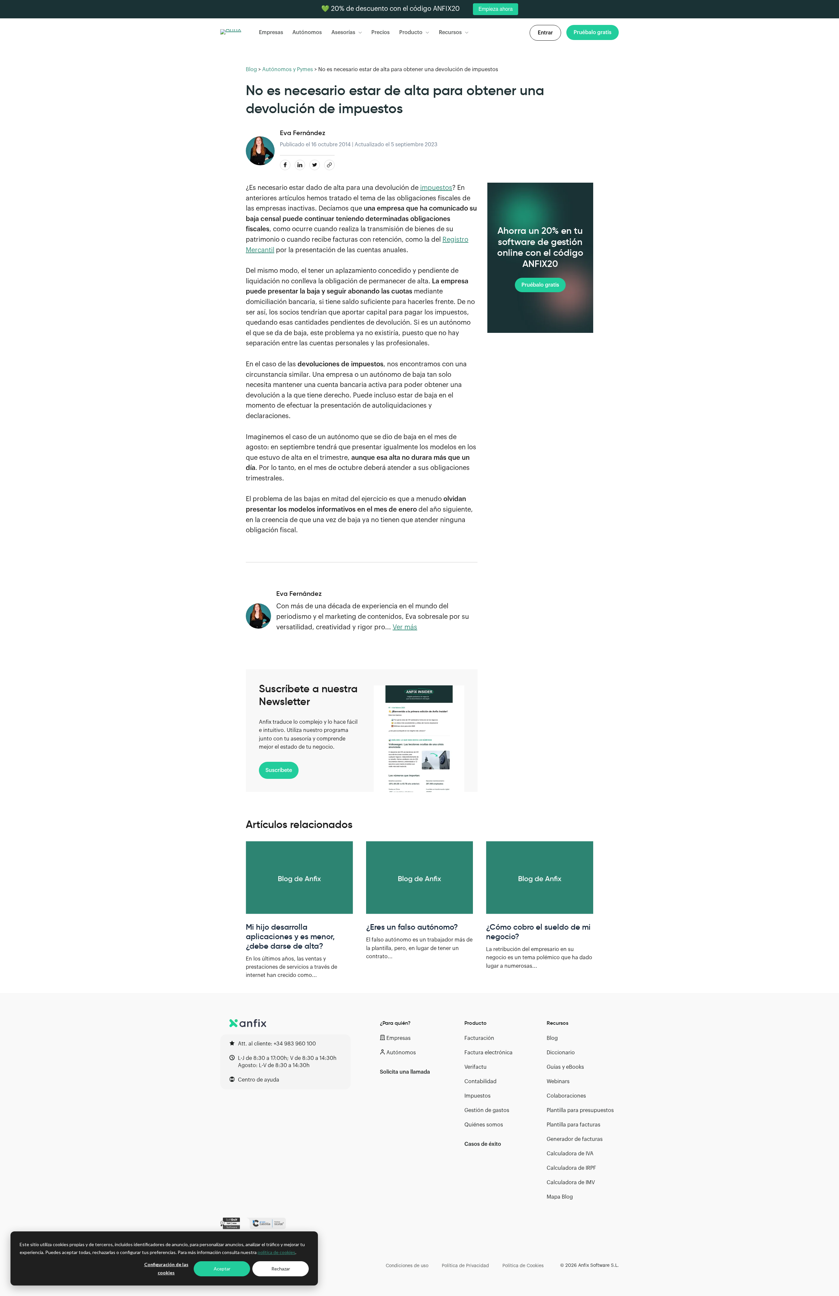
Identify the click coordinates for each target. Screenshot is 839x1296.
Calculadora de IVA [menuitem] (570, 1153)
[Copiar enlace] (329, 165)
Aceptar (222, 1268)
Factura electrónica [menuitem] (488, 1052)
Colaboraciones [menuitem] (566, 1096)
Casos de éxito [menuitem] (482, 1144)
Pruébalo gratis (540, 285)
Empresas (271, 32)
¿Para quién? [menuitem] (395, 1023)
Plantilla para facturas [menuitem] (573, 1124)
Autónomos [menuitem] (401, 1052)
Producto (410, 32)
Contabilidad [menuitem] (480, 1081)
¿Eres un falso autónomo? (412, 927)
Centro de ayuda (258, 1080)
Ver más (405, 627)
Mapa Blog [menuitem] (560, 1197)
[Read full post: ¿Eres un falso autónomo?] (419, 877)
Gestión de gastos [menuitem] (486, 1110)
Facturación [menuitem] (479, 1038)
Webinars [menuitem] (558, 1081)
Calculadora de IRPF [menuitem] (571, 1168)
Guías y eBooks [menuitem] (565, 1067)
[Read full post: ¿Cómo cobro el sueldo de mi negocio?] (539, 877)
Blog (251, 69)
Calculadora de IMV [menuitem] (571, 1182)
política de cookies (276, 1252)
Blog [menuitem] (552, 1038)
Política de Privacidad (465, 1266)
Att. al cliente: (277, 1043)
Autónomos (307, 32)
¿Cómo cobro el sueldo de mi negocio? (538, 932)
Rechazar (280, 1268)
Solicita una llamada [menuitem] (405, 1072)
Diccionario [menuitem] (561, 1052)
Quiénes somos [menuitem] (483, 1124)
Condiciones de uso (407, 1266)
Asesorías (343, 32)
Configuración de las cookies (166, 1268)
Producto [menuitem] (475, 1023)
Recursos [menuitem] (557, 1023)
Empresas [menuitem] (398, 1038)
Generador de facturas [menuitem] (575, 1139)
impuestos (436, 188)
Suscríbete (278, 770)
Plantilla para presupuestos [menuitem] (580, 1110)
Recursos (450, 32)
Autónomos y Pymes (287, 69)
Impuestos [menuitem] (477, 1096)
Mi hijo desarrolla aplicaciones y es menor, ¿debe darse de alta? (290, 936)
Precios (380, 32)
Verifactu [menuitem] (475, 1067)
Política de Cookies (523, 1266)
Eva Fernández (302, 133)
